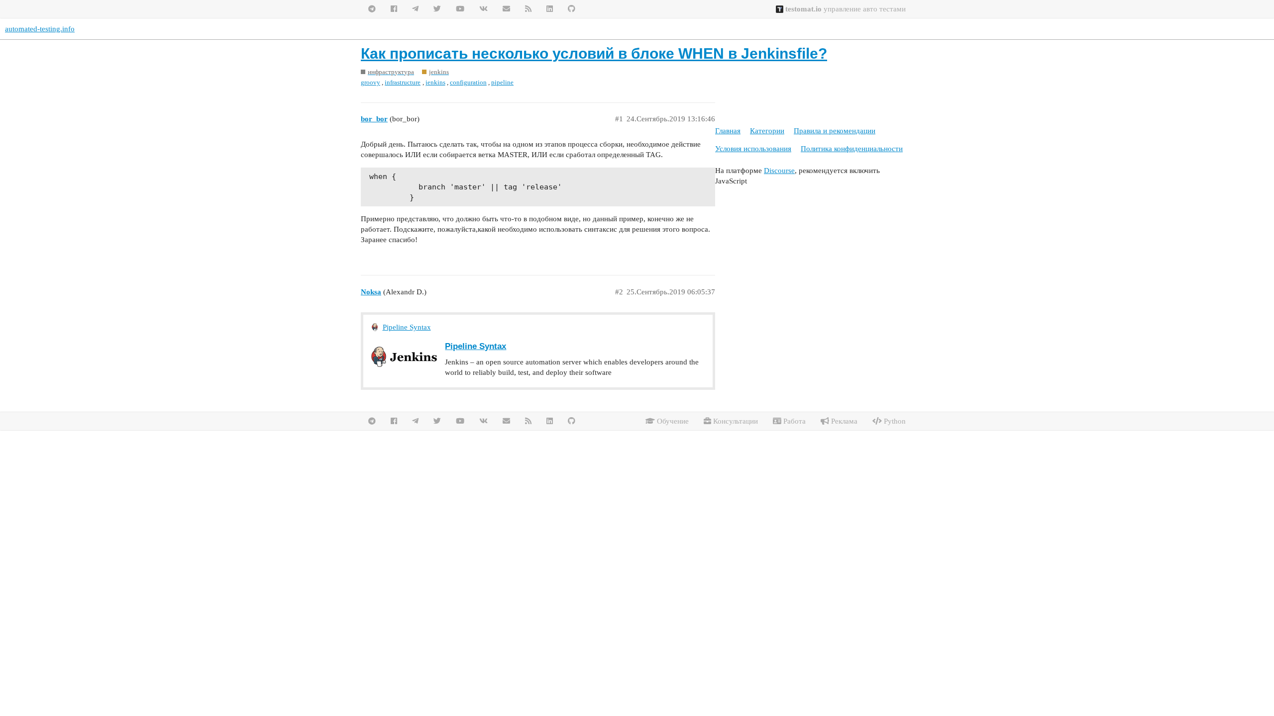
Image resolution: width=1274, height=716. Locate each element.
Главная (728, 131)
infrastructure (403, 82)
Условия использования (753, 149)
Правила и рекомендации (834, 131)
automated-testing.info (40, 29)
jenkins (435, 82)
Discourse (779, 171)
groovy (370, 82)
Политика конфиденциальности (852, 149)
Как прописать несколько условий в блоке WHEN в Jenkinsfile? (594, 53)
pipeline (502, 82)
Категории (767, 131)
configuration (468, 82)
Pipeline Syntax (407, 327)
